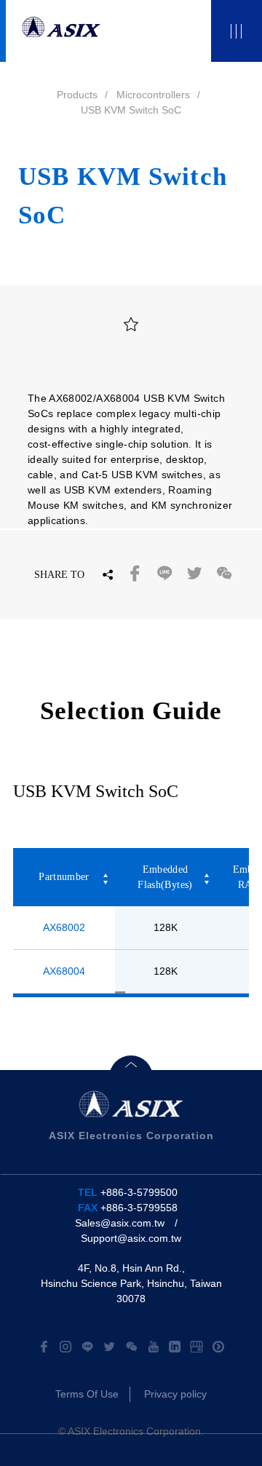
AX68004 (64, 971)
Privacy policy (175, 1394)
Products (77, 94)
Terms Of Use (87, 1394)
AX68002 (64, 927)
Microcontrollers (153, 94)
